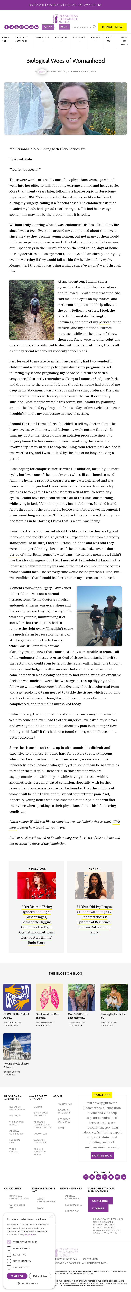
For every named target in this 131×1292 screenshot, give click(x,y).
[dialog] (29, 1251)
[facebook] (6, 27)
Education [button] (42, 37)
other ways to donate (41, 1114)
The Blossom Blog (65, 973)
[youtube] (16, 27)
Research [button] (61, 37)
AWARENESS (93, 5)
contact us (65, 1104)
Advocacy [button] (79, 37)
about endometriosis (46, 1200)
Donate (98, 1208)
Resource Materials (64, 1120)
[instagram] (21, 27)
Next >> (94, 868)
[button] (29, 1283)
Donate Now (112, 27)
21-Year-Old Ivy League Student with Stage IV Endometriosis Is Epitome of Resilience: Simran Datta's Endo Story (94, 919)
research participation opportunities (42, 1125)
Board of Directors (64, 1111)
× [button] (50, 1216)
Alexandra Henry (12, 1023)
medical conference (16, 1132)
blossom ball (73, 1205)
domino (101, 1285)
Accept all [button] (17, 1275)
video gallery (14, 1150)
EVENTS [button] (95, 37)
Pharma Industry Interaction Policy (104, 1226)
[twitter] (11, 27)
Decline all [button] (40, 1275)
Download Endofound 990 (19, 1197)
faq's (40, 1208)
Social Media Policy (105, 1233)
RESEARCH (36, 5)
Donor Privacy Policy (106, 1230)
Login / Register (82, 27)
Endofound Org (77, 1023)
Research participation (17, 1108)
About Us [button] (110, 39)
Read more (30, 1234)
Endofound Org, (57, 71)
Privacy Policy (102, 1219)
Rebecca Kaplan (109, 1023)
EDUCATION (73, 5)
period (104, 322)
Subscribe (100, 1201)
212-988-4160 (90, 1259)
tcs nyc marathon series (40, 1152)
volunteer (40, 1133)
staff (61, 1128)
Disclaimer (106, 1222)
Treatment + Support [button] (22, 39)
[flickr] (26, 27)
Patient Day (72, 1211)
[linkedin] (36, 27)
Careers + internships (41, 1141)
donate (38, 1106)
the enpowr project (16, 1123)
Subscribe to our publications (101, 1190)
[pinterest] (31, 27)
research (15, 1115)
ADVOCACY (54, 5)
